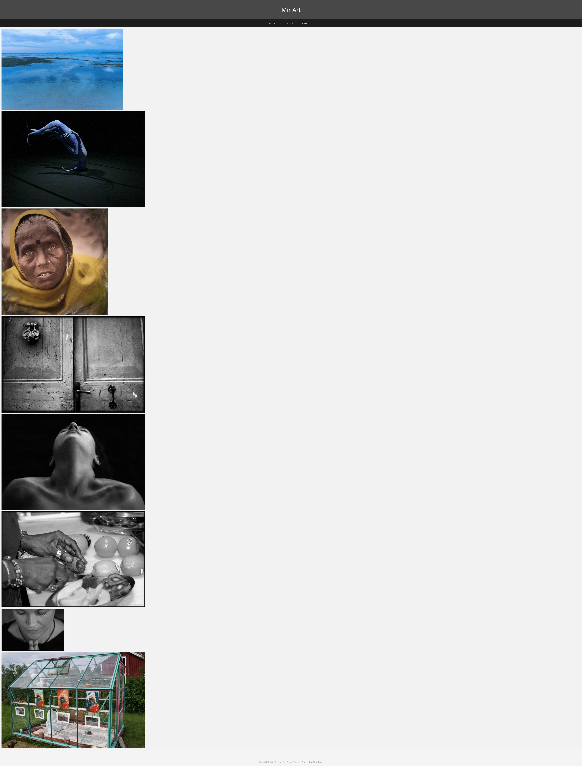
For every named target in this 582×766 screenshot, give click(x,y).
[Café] (73, 559)
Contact (291, 23)
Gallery (304, 23)
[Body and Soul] (73, 462)
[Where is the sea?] (73, 69)
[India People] (73, 261)
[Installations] (73, 700)
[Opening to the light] (73, 364)
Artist (272, 23)
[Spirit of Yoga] (73, 630)
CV (281, 23)
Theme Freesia (293, 762)
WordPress (318, 762)
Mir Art (291, 9)
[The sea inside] (73, 159)
